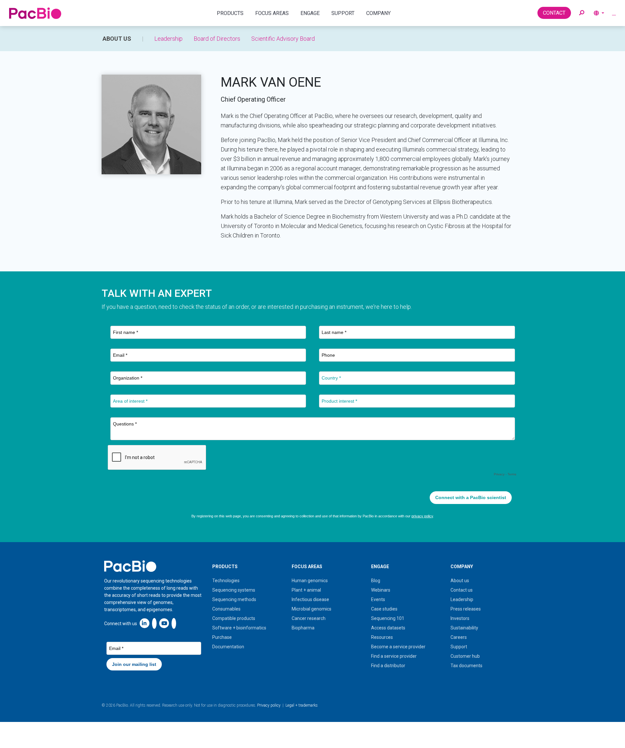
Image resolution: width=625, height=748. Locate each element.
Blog (375, 580)
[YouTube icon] (164, 623)
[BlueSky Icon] (174, 623)
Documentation (228, 646)
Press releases (466, 608)
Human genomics (310, 580)
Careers (459, 637)
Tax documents (466, 665)
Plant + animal (306, 590)
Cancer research (309, 618)
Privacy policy (269, 705)
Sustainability (464, 627)
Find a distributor (388, 665)
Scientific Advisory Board (283, 38)
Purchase (222, 637)
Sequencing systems (233, 590)
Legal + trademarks (301, 705)
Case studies (384, 608)
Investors (460, 618)
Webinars (380, 590)
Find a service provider (394, 656)
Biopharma (303, 627)
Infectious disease (310, 599)
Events (378, 599)
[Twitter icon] (154, 623)
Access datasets (388, 627)
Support (459, 646)
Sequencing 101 (387, 618)
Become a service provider (398, 646)
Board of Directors (217, 38)
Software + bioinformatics (239, 627)
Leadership (168, 38)
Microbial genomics (311, 608)
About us (117, 38)
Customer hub (465, 656)
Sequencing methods (234, 599)
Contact (554, 13)
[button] (582, 13)
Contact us (462, 590)
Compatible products (233, 618)
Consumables (226, 608)
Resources (382, 637)
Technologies (226, 580)
